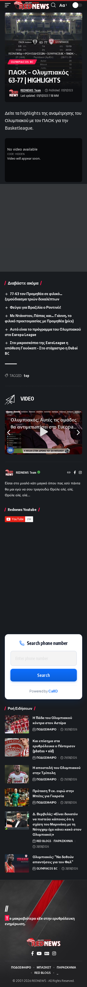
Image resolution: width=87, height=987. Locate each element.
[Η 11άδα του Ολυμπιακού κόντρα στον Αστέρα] (17, 724)
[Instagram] (80, 473)
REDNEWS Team (31, 90)
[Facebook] (74, 473)
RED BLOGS (43, 841)
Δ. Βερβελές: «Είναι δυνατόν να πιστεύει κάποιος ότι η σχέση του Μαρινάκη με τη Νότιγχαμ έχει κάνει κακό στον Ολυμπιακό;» (57, 824)
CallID (53, 691)
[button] (9, 5)
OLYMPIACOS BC (22, 61)
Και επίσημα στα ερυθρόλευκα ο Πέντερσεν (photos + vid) (54, 746)
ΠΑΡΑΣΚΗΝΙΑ (63, 841)
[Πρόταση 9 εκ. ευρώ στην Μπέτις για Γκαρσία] (17, 797)
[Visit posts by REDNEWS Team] (13, 93)
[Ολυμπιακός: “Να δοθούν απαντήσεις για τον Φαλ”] (17, 863)
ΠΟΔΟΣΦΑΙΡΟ (46, 729)
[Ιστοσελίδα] (69, 473)
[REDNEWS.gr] (31, 5)
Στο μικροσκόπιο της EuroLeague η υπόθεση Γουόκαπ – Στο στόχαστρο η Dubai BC (41, 347)
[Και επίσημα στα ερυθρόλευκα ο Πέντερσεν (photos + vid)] (17, 747)
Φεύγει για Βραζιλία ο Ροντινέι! (35, 307)
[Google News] (47, 953)
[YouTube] (39, 953)
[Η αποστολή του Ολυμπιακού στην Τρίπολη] (17, 774)
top (26, 376)
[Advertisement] (43, 228)
